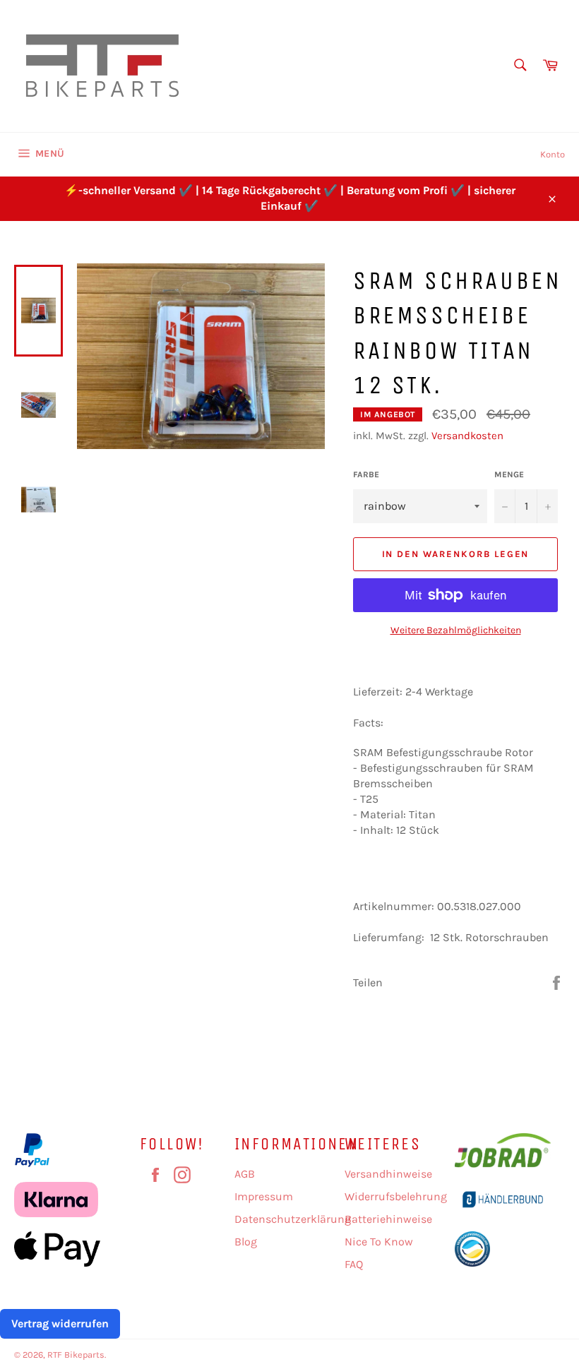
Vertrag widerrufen (60, 1323)
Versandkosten (467, 435)
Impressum (263, 1196)
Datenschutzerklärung (292, 1219)
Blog (245, 1241)
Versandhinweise (388, 1173)
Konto (552, 154)
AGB (244, 1173)
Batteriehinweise (388, 1219)
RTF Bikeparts (76, 1354)
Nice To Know (379, 1241)
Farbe (366, 474)
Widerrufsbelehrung (396, 1196)
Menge (509, 474)
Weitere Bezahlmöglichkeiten (455, 630)
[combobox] (519, 66)
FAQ (354, 1264)
